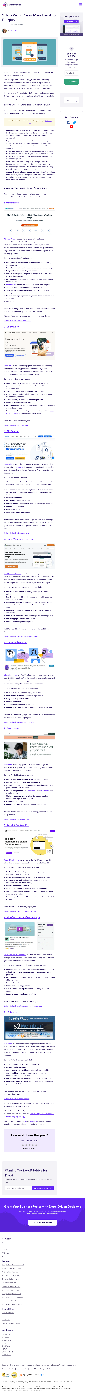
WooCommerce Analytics (11, 1268)
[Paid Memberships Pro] (29, 556)
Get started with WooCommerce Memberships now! (23, 1006)
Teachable (8, 764)
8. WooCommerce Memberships (22, 917)
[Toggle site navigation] (81, 4)
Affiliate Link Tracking (10, 1272)
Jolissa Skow (14, 31)
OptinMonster (7, 1334)
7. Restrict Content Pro (16, 825)
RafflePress (6, 1355)
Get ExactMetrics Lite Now (43, 1188)
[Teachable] (29, 746)
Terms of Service (8, 1369)
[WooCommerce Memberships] (29, 950)
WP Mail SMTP (7, 1352)
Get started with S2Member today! (17, 1099)
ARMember (8, 464)
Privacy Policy (22, 1369)
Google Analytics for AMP (11, 1294)
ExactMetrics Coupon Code (40, 1369)
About (4, 1242)
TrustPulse (6, 1346)
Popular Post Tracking (10, 1301)
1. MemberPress (11, 202)
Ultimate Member (11, 675)
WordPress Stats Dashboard (12, 1297)
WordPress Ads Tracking (11, 1290)
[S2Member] (29, 1039)
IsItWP (4, 1349)
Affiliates (5, 1253)
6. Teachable (11, 728)
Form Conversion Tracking (11, 1287)
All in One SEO (7, 1340)
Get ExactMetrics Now (42, 1222)
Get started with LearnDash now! (16, 425)
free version (19, 467)
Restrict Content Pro (11, 860)
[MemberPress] (29, 234)
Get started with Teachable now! (16, 819)
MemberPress (9, 239)
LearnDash (8, 365)
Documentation (8, 1313)
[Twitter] (74, 123)
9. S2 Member (12, 1012)
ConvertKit (45, 790)
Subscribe (73, 81)
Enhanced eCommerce (10, 1279)
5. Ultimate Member (15, 642)
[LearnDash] (29, 346)
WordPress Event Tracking (12, 1304)
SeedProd (6, 1343)
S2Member (8, 1043)
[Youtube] (71, 127)
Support (5, 1316)
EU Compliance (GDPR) (11, 1275)
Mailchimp (31, 790)
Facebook (33, 1121)
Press (4, 1246)
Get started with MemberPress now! (17, 320)
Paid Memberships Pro (12, 574)
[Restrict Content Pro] (29, 855)
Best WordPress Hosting (11, 1323)
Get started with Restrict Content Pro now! (20, 911)
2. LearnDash (11, 326)
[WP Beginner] (31, 1375)
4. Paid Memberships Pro (18, 538)
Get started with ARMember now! (16, 533)
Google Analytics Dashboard (13, 1265)
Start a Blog (6, 1320)
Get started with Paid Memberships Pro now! (21, 636)
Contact (5, 1249)
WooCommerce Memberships (15, 955)
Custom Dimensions (9, 1282)
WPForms (5, 1337)
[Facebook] (68, 123)
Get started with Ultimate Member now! (19, 722)
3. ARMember (11, 431)
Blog (3, 1256)
